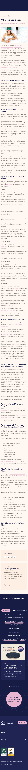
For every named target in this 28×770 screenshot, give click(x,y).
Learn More (8, 585)
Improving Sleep (9, 621)
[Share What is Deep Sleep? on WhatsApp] (14, 557)
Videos (22, 639)
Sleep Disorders (18, 625)
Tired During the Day (14, 632)
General (21, 614)
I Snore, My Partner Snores (14, 617)
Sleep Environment (14, 628)
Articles (7, 614)
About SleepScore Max (19, 610)
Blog (14, 614)
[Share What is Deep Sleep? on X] (8, 557)
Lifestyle (20, 621)
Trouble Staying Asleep (10, 639)
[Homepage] (7, 723)
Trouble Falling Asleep (14, 635)
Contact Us (22, 722)
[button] (14, 732)
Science (8, 625)
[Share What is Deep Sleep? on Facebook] (5, 557)
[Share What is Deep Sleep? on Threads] (11, 557)
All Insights (6, 610)
